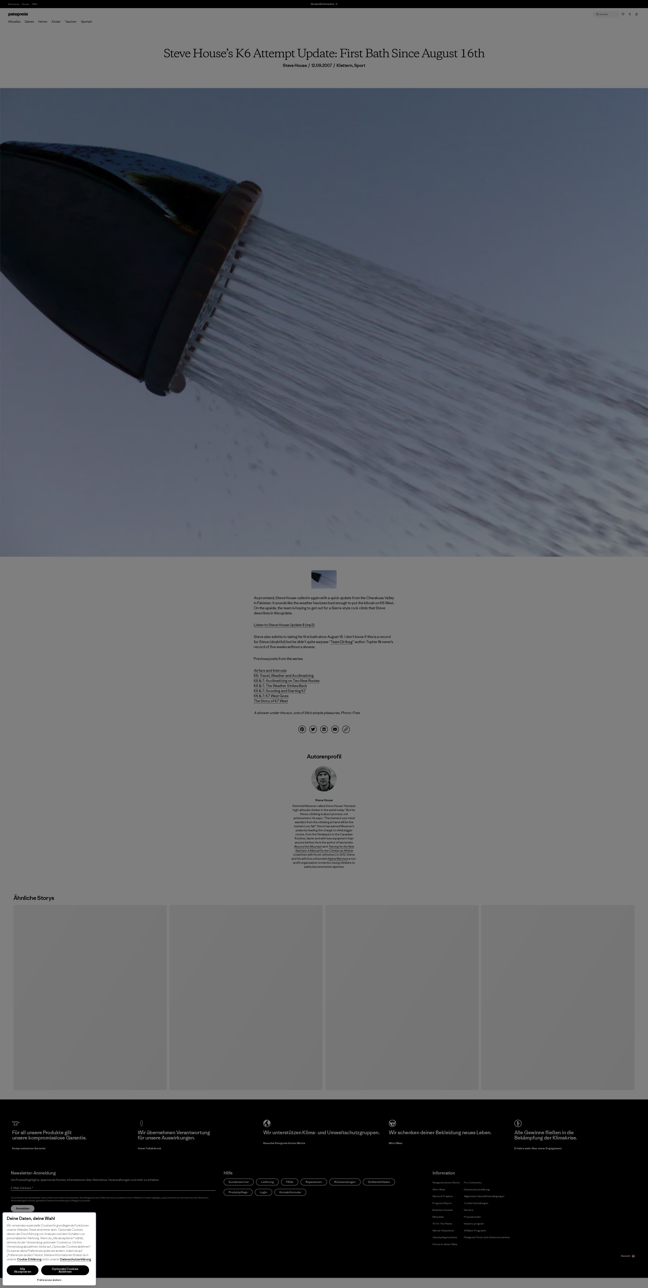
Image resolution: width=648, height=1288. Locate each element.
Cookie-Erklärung (29, 1259)
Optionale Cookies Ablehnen (65, 1270)
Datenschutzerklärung (75, 1259)
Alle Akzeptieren (22, 1270)
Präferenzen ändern (49, 1280)
